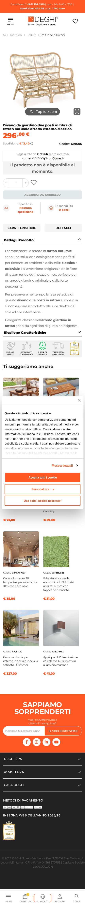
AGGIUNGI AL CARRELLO (42, 195)
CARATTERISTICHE (22, 228)
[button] (76, 898)
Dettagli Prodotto (19, 240)
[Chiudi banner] (79, 400)
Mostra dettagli (62, 465)
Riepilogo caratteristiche (25, 332)
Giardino (16, 35)
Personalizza (40, 489)
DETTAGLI (63, 228)
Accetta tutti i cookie (42, 477)
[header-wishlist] (75, 21)
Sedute (31, 35)
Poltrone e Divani (53, 35)
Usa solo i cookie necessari (42, 500)
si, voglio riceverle (63, 731)
